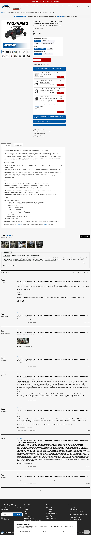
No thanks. (33, 276)
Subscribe (33, 271)
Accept (45, 531)
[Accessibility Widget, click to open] (2, 532)
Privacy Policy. (29, 527)
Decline (64, 531)
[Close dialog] (79, 247)
